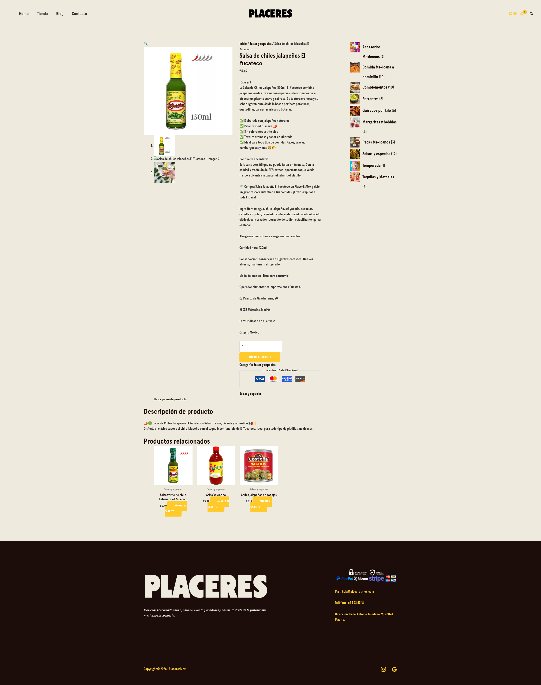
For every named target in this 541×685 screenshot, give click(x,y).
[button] (532, 13)
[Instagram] (383, 669)
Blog (59, 14)
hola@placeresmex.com (358, 591)
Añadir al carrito (260, 357)
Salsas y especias (261, 43)
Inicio (243, 43)
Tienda (42, 14)
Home (24, 14)
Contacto (79, 14)
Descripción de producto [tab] (170, 399)
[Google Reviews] (394, 669)
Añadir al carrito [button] (176, 509)
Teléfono (341, 602)
